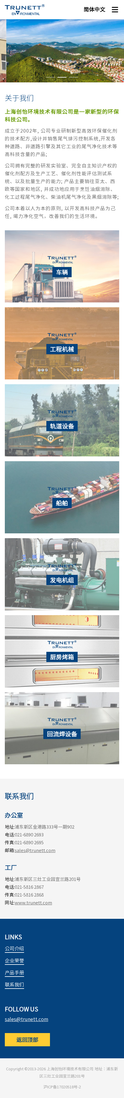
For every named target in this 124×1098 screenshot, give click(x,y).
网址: (10, 902)
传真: (10, 842)
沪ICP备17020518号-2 (62, 1087)
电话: (10, 835)
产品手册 (14, 972)
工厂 (11, 867)
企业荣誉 (14, 960)
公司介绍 (14, 948)
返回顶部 (27, 1039)
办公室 (14, 815)
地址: (10, 827)
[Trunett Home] (25, 9)
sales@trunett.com (35, 850)
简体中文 (94, 9)
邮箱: (10, 850)
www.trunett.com (33, 902)
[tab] (50, 77)
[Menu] (115, 9)
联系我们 (14, 984)
